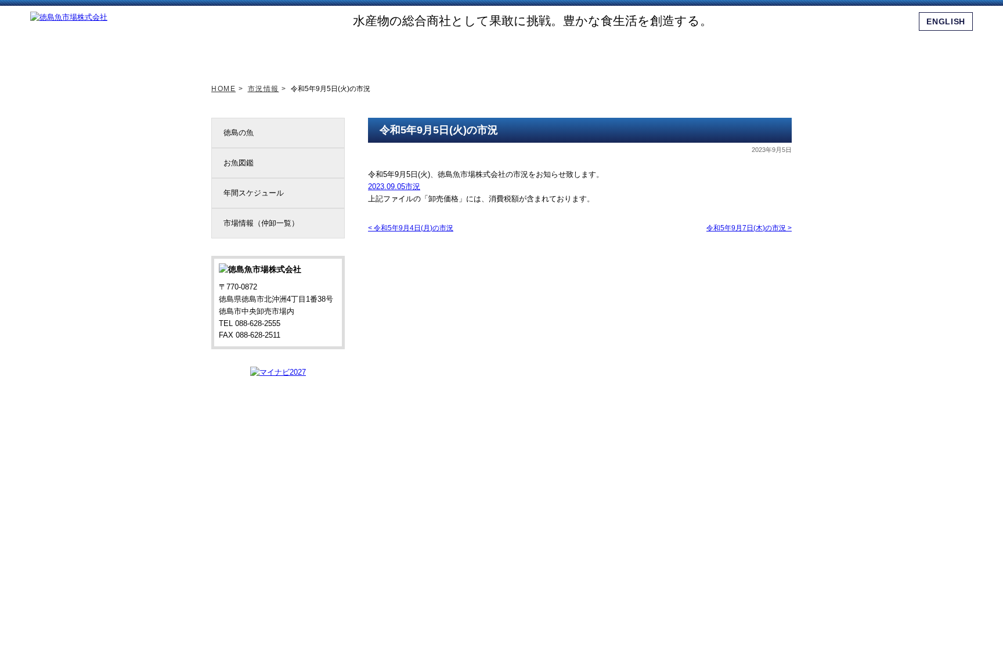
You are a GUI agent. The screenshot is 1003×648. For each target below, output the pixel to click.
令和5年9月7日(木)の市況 (749, 228)
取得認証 (510, 52)
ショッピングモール (703, 52)
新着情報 (316, 52)
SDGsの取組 (445, 52)
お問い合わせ (768, 52)
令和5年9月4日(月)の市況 (410, 228)
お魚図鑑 (238, 162)
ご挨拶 (380, 52)
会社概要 (639, 52)
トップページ (252, 52)
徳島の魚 (238, 132)
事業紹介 (575, 52)
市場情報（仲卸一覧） (261, 223)
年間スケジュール (253, 193)
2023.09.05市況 (394, 186)
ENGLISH (945, 21)
